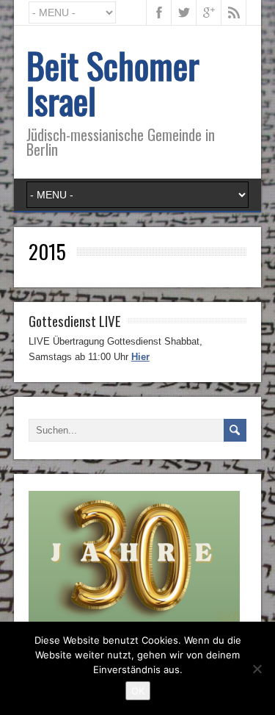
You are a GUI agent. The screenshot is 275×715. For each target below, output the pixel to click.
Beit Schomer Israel (112, 82)
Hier (140, 356)
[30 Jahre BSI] (134, 619)
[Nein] (256, 668)
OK (137, 691)
